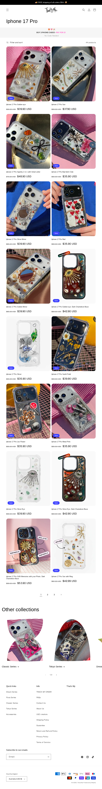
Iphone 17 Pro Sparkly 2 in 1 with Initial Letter (23, 172)
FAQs (38, 697)
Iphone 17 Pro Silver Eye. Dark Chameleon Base (69, 509)
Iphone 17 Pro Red (58, 239)
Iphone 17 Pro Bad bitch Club (62, 172)
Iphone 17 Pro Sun (58, 104)
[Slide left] (45, 675)
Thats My (80, 782)
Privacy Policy (42, 736)
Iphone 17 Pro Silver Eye (15, 509)
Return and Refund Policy (47, 731)
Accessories (11, 714)
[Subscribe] (48, 757)
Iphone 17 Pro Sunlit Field (61, 374)
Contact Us (41, 703)
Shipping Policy (42, 720)
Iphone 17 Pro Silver (13, 374)
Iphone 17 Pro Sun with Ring (62, 576)
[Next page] (61, 594)
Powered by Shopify (89, 782)
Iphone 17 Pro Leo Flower (15, 442)
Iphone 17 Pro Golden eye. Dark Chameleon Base (70, 307)
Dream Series (11, 692)
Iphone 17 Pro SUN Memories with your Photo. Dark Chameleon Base (25, 578)
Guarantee (40, 725)
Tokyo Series (55, 666)
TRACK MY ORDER (44, 692)
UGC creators (41, 714)
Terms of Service (43, 742)
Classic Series (9, 666)
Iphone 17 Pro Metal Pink (60, 442)
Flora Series (11, 697)
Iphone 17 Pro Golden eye (16, 104)
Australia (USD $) (15, 779)
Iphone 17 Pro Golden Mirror (16, 307)
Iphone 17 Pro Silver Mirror (16, 239)
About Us (40, 708)
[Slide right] (56, 675)
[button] (7, 10)
